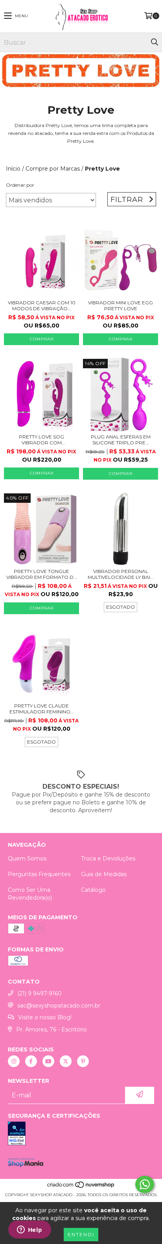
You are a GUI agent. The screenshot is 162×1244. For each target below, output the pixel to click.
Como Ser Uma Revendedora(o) (30, 893)
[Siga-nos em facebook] (31, 1061)
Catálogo (93, 889)
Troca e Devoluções (108, 858)
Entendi (81, 1234)
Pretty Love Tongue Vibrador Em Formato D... (41, 574)
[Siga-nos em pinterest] (83, 1061)
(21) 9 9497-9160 (39, 993)
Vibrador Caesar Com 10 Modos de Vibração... (41, 305)
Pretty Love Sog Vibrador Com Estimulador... (41, 440)
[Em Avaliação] (81, 1134)
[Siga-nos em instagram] (14, 1061)
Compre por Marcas (53, 168)
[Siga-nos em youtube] (48, 1061)
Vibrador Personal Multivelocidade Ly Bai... (121, 574)
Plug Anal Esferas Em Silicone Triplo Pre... (121, 440)
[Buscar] (154, 42)
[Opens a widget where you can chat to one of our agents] (29, 1230)
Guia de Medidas (104, 874)
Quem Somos (27, 858)
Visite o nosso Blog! (45, 1017)
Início (13, 168)
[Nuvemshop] (81, 1186)
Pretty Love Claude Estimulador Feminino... (41, 709)
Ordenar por (20, 185)
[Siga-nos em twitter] (66, 1061)
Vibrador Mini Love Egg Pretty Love (120, 305)
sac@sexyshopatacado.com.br (58, 1005)
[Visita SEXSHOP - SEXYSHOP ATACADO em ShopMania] (25, 1165)
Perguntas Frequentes (39, 874)
